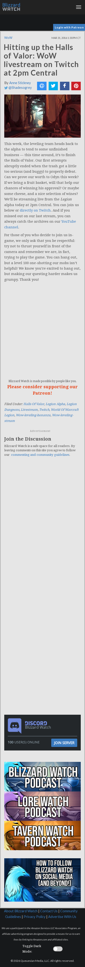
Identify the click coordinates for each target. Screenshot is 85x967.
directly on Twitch (35, 210)
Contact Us (49, 911)
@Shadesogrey (20, 88)
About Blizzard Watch (21, 911)
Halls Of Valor (33, 404)
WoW (8, 38)
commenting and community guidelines (40, 454)
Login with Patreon (69, 27)
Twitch (44, 409)
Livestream (29, 409)
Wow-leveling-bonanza (33, 415)
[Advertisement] (43, 618)
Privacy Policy (35, 917)
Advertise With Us (62, 917)
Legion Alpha (55, 404)
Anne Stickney (20, 83)
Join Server (64, 742)
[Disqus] (42, 526)
